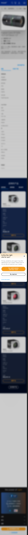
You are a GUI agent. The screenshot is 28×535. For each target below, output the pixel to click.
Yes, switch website (13, 269)
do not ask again (5, 279)
